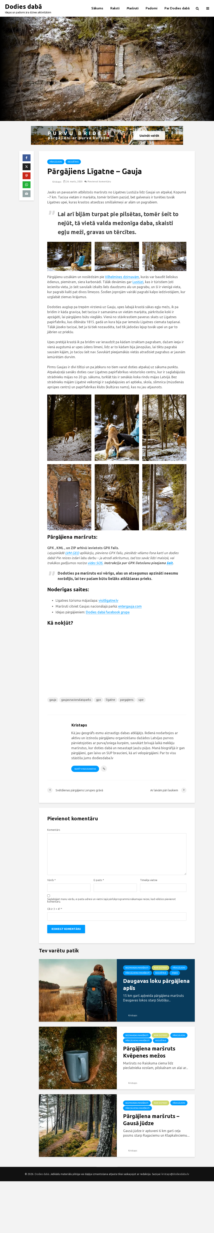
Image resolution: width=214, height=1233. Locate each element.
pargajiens (127, 699)
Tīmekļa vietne (148, 880)
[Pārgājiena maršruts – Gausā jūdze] (78, 1125)
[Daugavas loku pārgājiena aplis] (78, 990)
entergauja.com (130, 606)
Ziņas (175, 973)
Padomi (151, 8)
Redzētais (73, 162)
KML (60, 548)
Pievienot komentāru (99, 181)
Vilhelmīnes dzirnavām (122, 277)
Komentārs (53, 830)
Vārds (51, 880)
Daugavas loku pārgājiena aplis (156, 984)
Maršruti (133, 8)
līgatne (110, 699)
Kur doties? (160, 968)
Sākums (97, 8)
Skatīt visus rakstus (85, 769)
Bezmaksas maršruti (136, 968)
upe (141, 699)
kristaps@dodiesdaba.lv (175, 1174)
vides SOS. (95, 563)
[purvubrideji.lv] (107, 135)
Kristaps (56, 181)
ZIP (74, 548)
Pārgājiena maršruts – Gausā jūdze (151, 1119)
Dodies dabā (23, 6)
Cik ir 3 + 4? (54, 909)
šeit (170, 563)
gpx (98, 699)
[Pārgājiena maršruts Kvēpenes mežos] (78, 1057)
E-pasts (99, 880)
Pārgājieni (56, 162)
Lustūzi (137, 282)
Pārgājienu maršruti (137, 973)
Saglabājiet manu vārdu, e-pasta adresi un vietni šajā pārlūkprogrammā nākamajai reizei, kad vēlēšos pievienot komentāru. (111, 900)
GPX (51, 548)
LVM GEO (72, 553)
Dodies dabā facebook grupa (108, 612)
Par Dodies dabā (177, 8)
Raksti (115, 8)
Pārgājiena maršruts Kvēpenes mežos (149, 1052)
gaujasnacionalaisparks (76, 699)
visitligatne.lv (108, 600)
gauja (52, 699)
